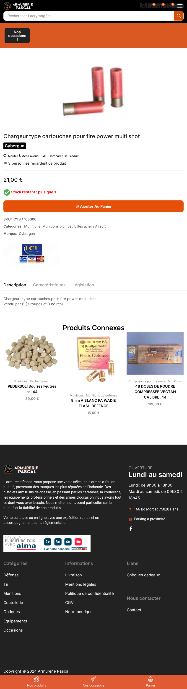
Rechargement (40, 381)
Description (14, 284)
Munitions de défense (101, 395)
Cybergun (27, 233)
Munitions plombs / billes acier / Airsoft (74, 226)
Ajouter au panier (27, 355)
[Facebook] (131, 528)
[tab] (14, 286)
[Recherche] (178, 16)
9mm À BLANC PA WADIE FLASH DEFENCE (93, 403)
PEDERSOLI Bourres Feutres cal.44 (32, 389)
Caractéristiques (49, 284)
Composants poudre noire (147, 381)
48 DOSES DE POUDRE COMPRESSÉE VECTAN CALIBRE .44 (155, 391)
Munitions (32, 226)
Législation (83, 284)
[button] (143, 5)
